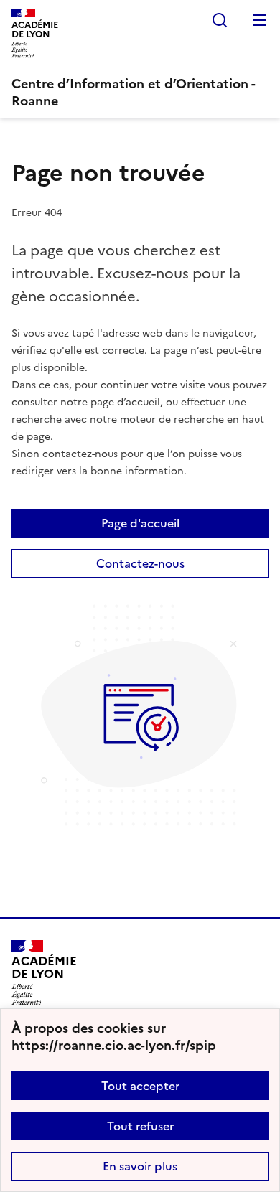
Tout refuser (140, 1126)
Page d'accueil (140, 523)
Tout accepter (140, 1085)
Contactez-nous (140, 563)
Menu (260, 20)
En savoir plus (140, 1166)
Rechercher (219, 20)
